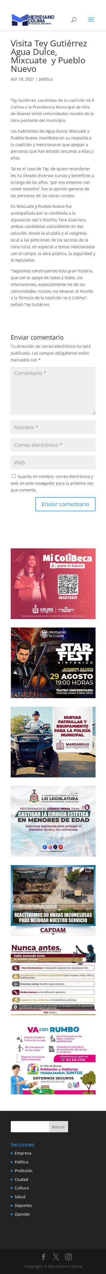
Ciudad (21, 1179)
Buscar (58, 1126)
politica (46, 79)
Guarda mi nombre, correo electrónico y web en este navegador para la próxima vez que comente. (52, 483)
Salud (20, 1196)
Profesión (24, 1170)
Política (21, 1162)
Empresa (23, 1153)
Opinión (22, 1214)
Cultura (22, 1188)
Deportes (23, 1205)
